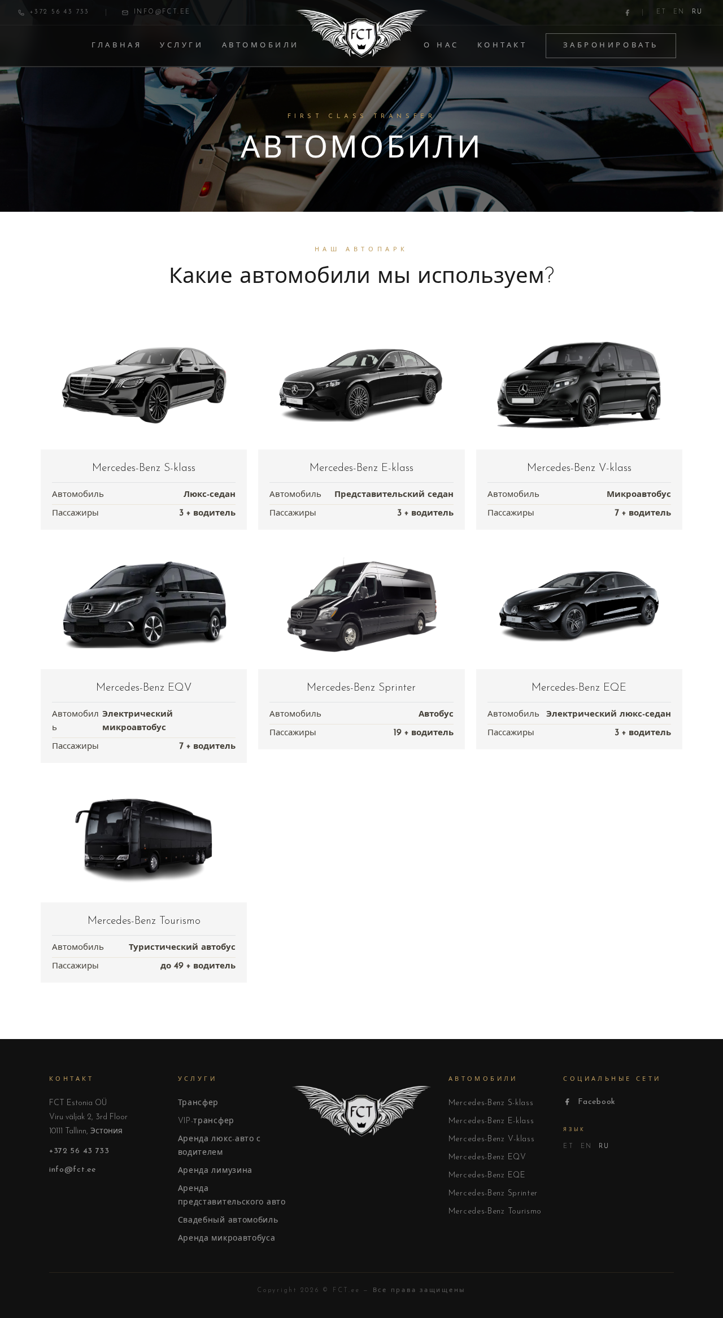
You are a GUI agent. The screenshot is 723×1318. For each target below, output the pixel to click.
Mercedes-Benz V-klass (491, 1139)
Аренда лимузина (215, 1171)
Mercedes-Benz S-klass (491, 1103)
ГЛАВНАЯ (117, 45)
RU (697, 12)
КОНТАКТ (502, 45)
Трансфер (198, 1103)
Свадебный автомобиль (228, 1220)
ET (661, 12)
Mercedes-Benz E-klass (491, 1121)
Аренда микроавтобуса (227, 1238)
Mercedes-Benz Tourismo (495, 1211)
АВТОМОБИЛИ (261, 45)
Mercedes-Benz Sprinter (493, 1193)
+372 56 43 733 (79, 1151)
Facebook (597, 1102)
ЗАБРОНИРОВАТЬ (611, 45)
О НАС (441, 45)
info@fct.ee (72, 1170)
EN (679, 12)
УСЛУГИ (181, 45)
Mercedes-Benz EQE (487, 1175)
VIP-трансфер (206, 1121)
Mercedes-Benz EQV (487, 1157)
